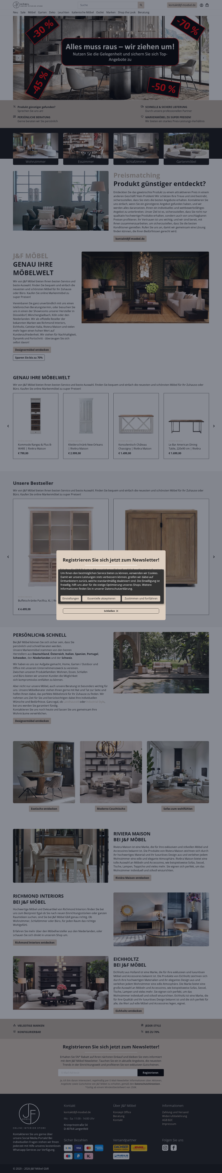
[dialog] (111, 586)
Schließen (113, 611)
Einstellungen (70, 598)
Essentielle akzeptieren (101, 598)
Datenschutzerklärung (118, 588)
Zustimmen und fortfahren (141, 598)
